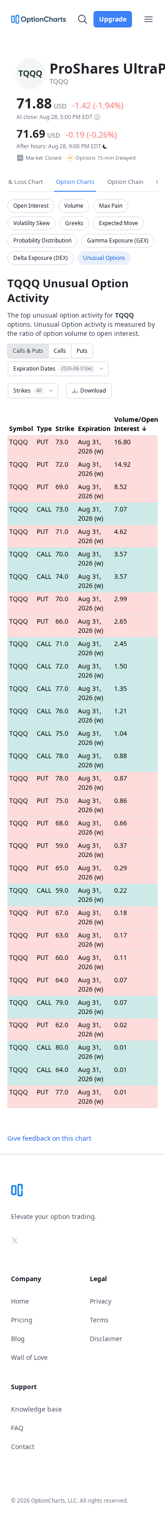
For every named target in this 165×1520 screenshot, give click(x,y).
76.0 (61, 710)
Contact (22, 1446)
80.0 (61, 1047)
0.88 (120, 755)
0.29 (120, 867)
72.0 (61, 464)
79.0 (61, 1002)
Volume (73, 206)
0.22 (120, 890)
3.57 (120, 554)
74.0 (61, 576)
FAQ (17, 1427)
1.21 (120, 710)
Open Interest (31, 206)
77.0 (61, 688)
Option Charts (75, 182)
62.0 (61, 1024)
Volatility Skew (31, 223)
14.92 (122, 464)
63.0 (61, 935)
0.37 (120, 845)
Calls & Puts (28, 351)
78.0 (61, 755)
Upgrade (112, 19)
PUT (43, 441)
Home (20, 1301)
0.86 (120, 800)
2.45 (120, 643)
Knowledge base (36, 1409)
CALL (44, 509)
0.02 (120, 1024)
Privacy (100, 1301)
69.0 (61, 486)
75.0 (61, 733)
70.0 (61, 554)
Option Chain (125, 182)
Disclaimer (106, 1338)
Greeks (74, 223)
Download (93, 390)
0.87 (120, 778)
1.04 (120, 733)
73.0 (61, 441)
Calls (60, 351)
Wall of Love (29, 1357)
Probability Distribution (42, 240)
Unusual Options (104, 258)
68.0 (61, 823)
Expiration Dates (52, 368)
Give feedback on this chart (49, 1138)
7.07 (120, 509)
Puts (82, 351)
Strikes (27, 390)
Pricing (22, 1319)
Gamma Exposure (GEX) (117, 240)
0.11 (120, 957)
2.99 (120, 598)
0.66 (120, 823)
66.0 (61, 621)
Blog (18, 1338)
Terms (99, 1319)
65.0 (61, 867)
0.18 (120, 912)
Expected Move (118, 223)
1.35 (120, 688)
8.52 (120, 486)
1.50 (120, 666)
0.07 (120, 980)
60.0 (61, 957)
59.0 (61, 845)
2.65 (120, 621)
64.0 (61, 980)
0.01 (120, 1047)
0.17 (120, 935)
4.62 (120, 531)
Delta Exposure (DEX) (40, 258)
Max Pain (110, 206)
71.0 (61, 531)
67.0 (61, 912)
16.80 (122, 441)
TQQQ (18, 441)
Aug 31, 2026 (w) (90, 446)
